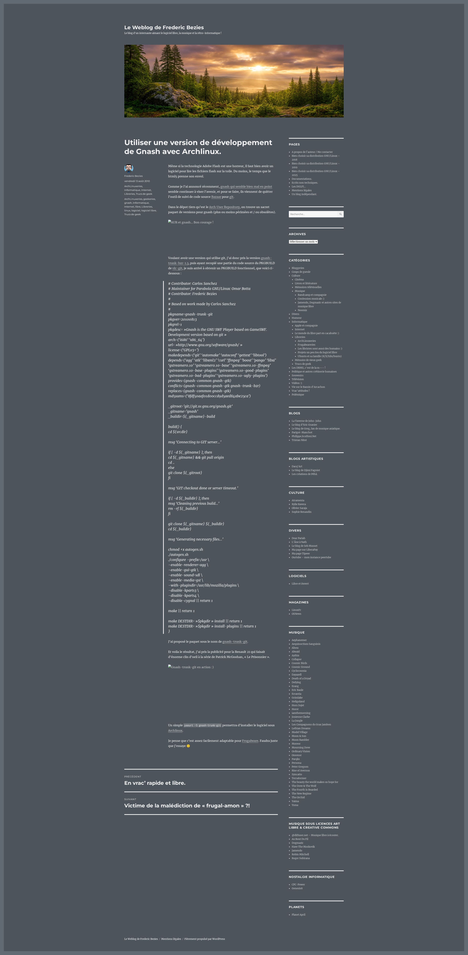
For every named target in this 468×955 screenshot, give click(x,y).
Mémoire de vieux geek (308, 360)
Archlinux (175, 730)
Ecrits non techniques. (305, 182)
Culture (296, 275)
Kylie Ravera (299, 504)
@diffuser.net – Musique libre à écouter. (315, 835)
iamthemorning (301, 713)
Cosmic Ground (301, 667)
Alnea (295, 647)
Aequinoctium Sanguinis (306, 644)
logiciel (135, 210)
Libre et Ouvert (300, 583)
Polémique (298, 394)
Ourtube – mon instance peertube (311, 557)
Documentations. (302, 178)
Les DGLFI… (299, 186)
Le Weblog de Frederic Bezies (164, 27)
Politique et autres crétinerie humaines (314, 371)
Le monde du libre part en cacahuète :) (317, 333)
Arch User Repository (224, 207)
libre (138, 206)
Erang (295, 686)
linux (127, 210)
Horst (295, 709)
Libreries (129, 193)
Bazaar (216, 197)
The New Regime (301, 793)
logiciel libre (148, 210)
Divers (295, 314)
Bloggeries (298, 268)
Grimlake (297, 697)
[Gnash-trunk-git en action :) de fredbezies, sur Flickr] (223, 691)
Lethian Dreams (301, 728)
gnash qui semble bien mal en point (246, 186)
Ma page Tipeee (301, 553)
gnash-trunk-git (234, 641)
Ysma (295, 805)
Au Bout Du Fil (300, 839)
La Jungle (297, 720)
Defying (296, 682)
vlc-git (177, 268)
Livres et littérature (306, 283)
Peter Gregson (300, 766)
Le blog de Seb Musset (304, 545)
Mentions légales (302, 190)
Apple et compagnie (306, 325)
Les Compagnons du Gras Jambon (311, 724)
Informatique (132, 190)
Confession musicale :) (311, 298)
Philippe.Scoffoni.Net (304, 436)
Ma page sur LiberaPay (305, 549)
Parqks (296, 759)
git (231, 197)
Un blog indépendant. (304, 194)
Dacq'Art (297, 466)
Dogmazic (297, 842)
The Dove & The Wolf (304, 785)
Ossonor (297, 755)
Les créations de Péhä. (304, 474)
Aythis (295, 655)
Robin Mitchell (300, 854)
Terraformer (299, 778)
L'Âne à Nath (299, 542)
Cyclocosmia (299, 670)
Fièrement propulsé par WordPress (204, 939)
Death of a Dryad (301, 678)
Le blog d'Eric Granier (304, 424)
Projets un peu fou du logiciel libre (317, 352)
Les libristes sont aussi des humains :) (320, 348)
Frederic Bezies (133, 175)
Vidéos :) (297, 383)
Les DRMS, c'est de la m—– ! (309, 367)
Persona (296, 762)
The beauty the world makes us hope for (315, 782)
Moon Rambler (300, 739)
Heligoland (298, 701)
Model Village (299, 732)
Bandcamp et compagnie (312, 294)
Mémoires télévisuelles (308, 287)
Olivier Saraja (299, 508)
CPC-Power (298, 884)
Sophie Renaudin (302, 511)
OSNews (296, 613)
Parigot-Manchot (302, 432)
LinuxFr (296, 610)
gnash (128, 202)
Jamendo (297, 850)
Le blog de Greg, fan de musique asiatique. (316, 428)
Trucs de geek (144, 193)
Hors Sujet (298, 705)
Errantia (296, 693)
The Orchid (298, 797)
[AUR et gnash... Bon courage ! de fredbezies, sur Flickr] (223, 235)
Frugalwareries (306, 344)
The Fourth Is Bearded (305, 789)
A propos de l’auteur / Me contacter (312, 152)
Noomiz (302, 310)
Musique (300, 291)
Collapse (296, 659)
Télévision (298, 379)
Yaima (295, 801)
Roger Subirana (301, 858)
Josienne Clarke (301, 716)
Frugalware (250, 741)
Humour (297, 317)
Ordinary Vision (301, 751)
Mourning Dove (301, 747)
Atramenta (298, 500)
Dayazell (296, 674)
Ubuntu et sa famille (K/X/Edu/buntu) (320, 356)
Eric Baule (297, 690)
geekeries (149, 198)
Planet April (298, 914)
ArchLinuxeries (133, 186)
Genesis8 (297, 888)
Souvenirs (297, 375)
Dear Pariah (298, 538)
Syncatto (297, 774)
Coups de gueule (301, 271)
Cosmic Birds (299, 663)
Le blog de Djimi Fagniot (306, 470)
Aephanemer (299, 640)
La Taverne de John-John (306, 421)
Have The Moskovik (303, 846)
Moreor (296, 743)
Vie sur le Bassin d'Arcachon (308, 387)
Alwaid (296, 651)
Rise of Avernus (301, 770)
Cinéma (299, 279)
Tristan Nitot (299, 440)
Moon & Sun (299, 736)
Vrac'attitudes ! (301, 390)
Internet (146, 190)
